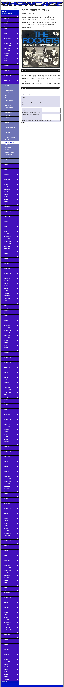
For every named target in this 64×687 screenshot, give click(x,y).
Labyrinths (7, 102)
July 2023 (4, 588)
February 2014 (5, 309)
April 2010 (4, 195)
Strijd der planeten (9, 157)
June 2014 (4, 318)
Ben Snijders (8, 149)
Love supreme (8, 105)
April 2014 (4, 313)
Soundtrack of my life (6, 14)
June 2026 (4, 675)
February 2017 (5, 398)
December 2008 (6, 76)
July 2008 (4, 64)
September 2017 (6, 415)
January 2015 (5, 336)
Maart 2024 (5, 608)
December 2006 (6, 17)
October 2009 (5, 180)
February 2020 (5, 487)
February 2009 (5, 81)
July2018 (4, 440)
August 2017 (5, 412)
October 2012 (5, 269)
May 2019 (4, 464)
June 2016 (4, 378)
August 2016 (5, 383)
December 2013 (6, 304)
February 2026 (5, 665)
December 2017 (6, 422)
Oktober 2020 (5, 506)
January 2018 (5, 425)
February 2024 (5, 605)
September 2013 (6, 296)
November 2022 (6, 568)
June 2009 (4, 170)
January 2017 (5, 395)
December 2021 (6, 541)
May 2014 (4, 316)
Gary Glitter (7, 132)
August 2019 (5, 472)
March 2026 (5, 667)
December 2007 (6, 46)
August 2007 (5, 36)
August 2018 (5, 442)
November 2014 (6, 331)
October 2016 (5, 388)
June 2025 (4, 645)
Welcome (3, 12)
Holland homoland (9, 90)
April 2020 (4, 492)
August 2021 (5, 531)
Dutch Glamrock (8, 139)
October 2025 (5, 655)
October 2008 (5, 71)
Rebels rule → (56, 127)
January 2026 (5, 662)
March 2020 (5, 489)
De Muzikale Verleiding (10, 137)
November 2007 (6, 44)
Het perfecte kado (9, 100)
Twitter (53, 685)
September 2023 (6, 593)
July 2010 (4, 202)
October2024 (5, 625)
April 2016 (4, 373)
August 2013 (5, 294)
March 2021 (5, 519)
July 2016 (4, 380)
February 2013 (5, 279)
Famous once (8, 120)
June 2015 (4, 348)
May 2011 (4, 227)
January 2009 (5, 78)
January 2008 (5, 49)
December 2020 (6, 511)
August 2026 (5, 680)
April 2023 (4, 581)
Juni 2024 (4, 615)
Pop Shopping (8, 115)
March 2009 (5, 83)
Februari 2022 (5, 546)
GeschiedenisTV (8, 154)
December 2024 (6, 630)
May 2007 (4, 29)
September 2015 (6, 356)
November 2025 (6, 657)
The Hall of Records (9, 152)
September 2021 (6, 534)
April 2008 (4, 56)
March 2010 (5, 192)
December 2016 (6, 393)
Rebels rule (7, 144)
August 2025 (5, 650)
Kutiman (7, 162)
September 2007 (6, 39)
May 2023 (4, 583)
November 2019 (6, 479)
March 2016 (5, 370)
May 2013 (4, 286)
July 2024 (4, 618)
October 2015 (5, 361)
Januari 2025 (5, 633)
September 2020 (6, 504)
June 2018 (4, 437)
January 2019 (5, 455)
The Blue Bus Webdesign (43, 685)
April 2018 (4, 432)
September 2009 (6, 177)
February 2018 (5, 427)
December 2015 (6, 363)
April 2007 (4, 27)
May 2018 (4, 435)
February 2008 (5, 51)
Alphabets (4, 682)
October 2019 (5, 477)
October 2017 (5, 417)
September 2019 (6, 474)
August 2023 (5, 591)
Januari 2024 (5, 603)
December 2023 (6, 600)
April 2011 (4, 224)
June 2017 (4, 408)
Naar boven (59, 685)
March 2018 (5, 430)
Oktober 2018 (5, 447)
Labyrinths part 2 (9, 107)
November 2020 (6, 509)
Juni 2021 (4, 526)
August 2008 (5, 66)
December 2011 (6, 244)
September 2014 (6, 326)
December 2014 (6, 333)
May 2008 (4, 59)
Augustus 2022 (5, 561)
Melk (6, 95)
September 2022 (6, 563)
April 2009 (4, 165)
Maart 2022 (5, 549)
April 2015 (4, 343)
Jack (6, 97)
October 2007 (5, 41)
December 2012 (6, 274)
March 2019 (5, 459)
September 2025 (6, 652)
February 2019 (5, 457)
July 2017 (4, 410)
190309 (6, 130)
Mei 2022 (4, 553)
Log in (34, 685)
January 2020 (5, 484)
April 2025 (4, 640)
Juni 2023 (4, 586)
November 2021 (6, 539)
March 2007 (5, 24)
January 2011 (5, 217)
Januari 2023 (5, 573)
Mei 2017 (4, 405)
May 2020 (4, 494)
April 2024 (4, 610)
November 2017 (6, 420)
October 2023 (5, 596)
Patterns (7, 117)
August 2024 (5, 620)
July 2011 (4, 232)
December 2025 (6, 660)
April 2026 (4, 670)
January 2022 (5, 544)
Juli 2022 (4, 558)
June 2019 (4, 467)
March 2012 (5, 252)
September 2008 (6, 69)
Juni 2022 (4, 556)
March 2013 (5, 281)
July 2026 (4, 677)
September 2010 (6, 207)
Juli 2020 (4, 499)
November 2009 (6, 182)
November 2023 (6, 598)
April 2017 (4, 403)
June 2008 (4, 61)
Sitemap (29, 685)
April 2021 (4, 521)
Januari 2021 (5, 514)
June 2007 (4, 31)
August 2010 (5, 205)
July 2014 (4, 321)
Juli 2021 (4, 529)
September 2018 (6, 445)
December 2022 (6, 571)
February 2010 (5, 190)
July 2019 (4, 469)
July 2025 (4, 647)
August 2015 (5, 353)
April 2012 (4, 254)
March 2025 (5, 638)
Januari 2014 (5, 306)
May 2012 (4, 257)
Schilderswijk (8, 87)
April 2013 (4, 284)
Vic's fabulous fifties (9, 92)
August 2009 (5, 175)
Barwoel (7, 122)
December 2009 (6, 185)
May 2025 (4, 643)
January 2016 (5, 365)
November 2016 (6, 390)
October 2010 (5, 210)
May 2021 (4, 524)
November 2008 (6, 74)
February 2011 (5, 219)
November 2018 (6, 450)
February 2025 (5, 635)
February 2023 (5, 576)
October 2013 (5, 299)
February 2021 (5, 516)
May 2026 (4, 672)
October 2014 (5, 328)
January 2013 (5, 276)
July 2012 (4, 262)
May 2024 (4, 613)
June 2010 (4, 200)
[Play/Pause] (22, 70)
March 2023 (5, 578)
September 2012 (6, 266)
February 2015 (5, 338)
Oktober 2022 (5, 566)
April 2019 (4, 462)
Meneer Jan (7, 125)
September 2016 (6, 385)
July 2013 (4, 291)
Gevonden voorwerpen (10, 127)
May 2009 (4, 168)
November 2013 (6, 301)
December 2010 (6, 215)
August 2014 (5, 323)
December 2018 (6, 452)
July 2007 (4, 34)
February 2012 (5, 249)
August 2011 (5, 234)
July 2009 (4, 172)
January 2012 (5, 247)
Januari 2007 (5, 19)
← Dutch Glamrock (26, 127)
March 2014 (5, 311)
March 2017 (5, 400)
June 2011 (4, 229)
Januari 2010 (5, 187)
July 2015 (4, 351)
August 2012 (5, 264)
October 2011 (5, 239)
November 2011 (6, 242)
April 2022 (4, 551)
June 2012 (4, 259)
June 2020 (4, 497)
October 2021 (5, 536)
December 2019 (6, 482)
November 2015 (6, 358)
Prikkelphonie (8, 134)
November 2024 (6, 628)
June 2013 (4, 289)
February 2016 (5, 368)
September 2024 (6, 623)
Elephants (7, 110)
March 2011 (5, 222)
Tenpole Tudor (8, 147)
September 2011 (6, 237)
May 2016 (4, 375)
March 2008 (5, 54)
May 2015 (4, 346)
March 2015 (5, 341)
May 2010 (4, 197)
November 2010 (6, 212)
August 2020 (5, 502)
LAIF (6, 159)
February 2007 (5, 22)
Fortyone (7, 85)
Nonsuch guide (8, 112)
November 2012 (6, 271)
